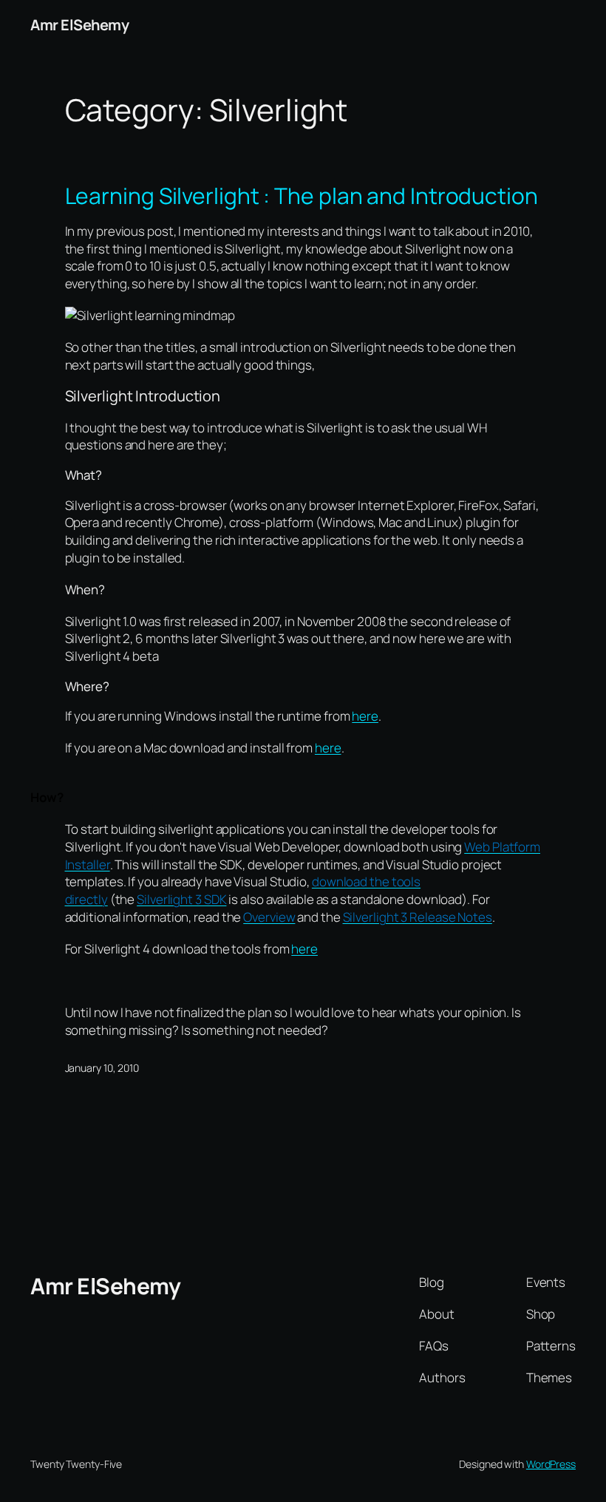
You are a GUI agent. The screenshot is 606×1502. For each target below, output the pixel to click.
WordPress (551, 1464)
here (365, 715)
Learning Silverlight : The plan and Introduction (301, 195)
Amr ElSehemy (79, 25)
